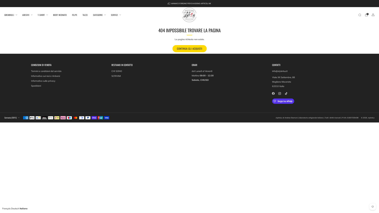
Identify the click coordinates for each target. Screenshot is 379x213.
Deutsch (15, 208)
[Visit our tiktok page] (286, 93)
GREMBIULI (9, 14)
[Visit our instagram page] (280, 93)
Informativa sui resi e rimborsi (45, 76)
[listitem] (189, 3)
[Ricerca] (359, 14)
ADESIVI (25, 14)
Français (6, 208)
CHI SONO (116, 71)
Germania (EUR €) (10, 117)
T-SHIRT (41, 14)
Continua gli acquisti (189, 48)
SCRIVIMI (116, 76)
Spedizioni (36, 85)
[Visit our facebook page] (273, 93)
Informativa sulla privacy (43, 81)
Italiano (24, 208)
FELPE (74, 14)
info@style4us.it (280, 71)
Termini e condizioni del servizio (46, 71)
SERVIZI (114, 14)
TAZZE (85, 14)
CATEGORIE (98, 14)
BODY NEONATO (60, 14)
